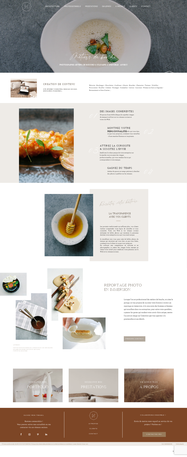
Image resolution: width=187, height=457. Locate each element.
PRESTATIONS (91, 6)
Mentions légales (180, 444)
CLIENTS (133, 6)
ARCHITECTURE (52, 6)
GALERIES (106, 6)
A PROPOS (120, 6)
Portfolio (37, 387)
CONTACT (145, 6)
